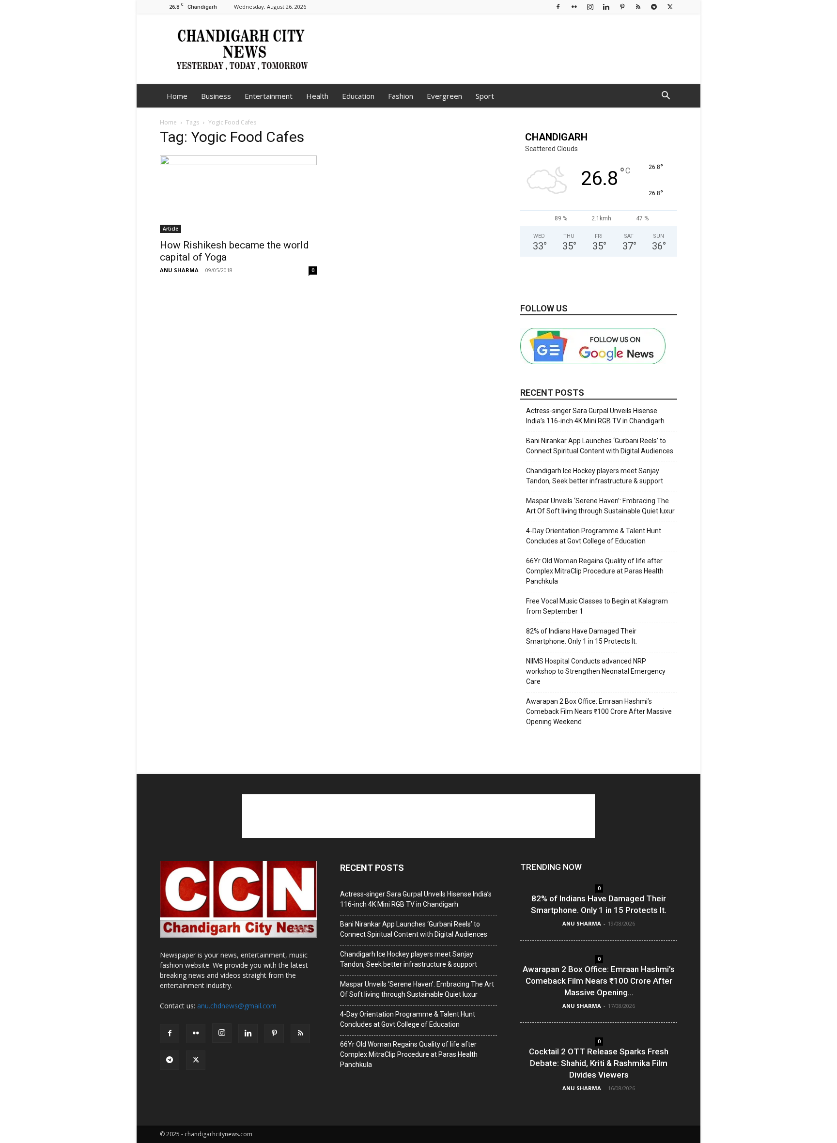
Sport (485, 96)
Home (177, 96)
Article (170, 228)
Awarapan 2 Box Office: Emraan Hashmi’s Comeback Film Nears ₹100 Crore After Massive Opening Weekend (599, 711)
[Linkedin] (606, 6)
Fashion (400, 96)
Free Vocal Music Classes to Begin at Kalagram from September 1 (597, 606)
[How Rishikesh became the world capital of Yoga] (238, 194)
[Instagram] (590, 6)
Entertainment (269, 96)
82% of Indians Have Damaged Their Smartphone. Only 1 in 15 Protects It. (581, 636)
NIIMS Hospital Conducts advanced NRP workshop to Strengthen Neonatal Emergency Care (596, 671)
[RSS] (638, 6)
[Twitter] (670, 6)
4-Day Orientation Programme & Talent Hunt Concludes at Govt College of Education (593, 536)
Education (358, 96)
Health (317, 96)
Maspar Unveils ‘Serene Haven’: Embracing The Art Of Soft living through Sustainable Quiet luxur (600, 506)
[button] (665, 96)
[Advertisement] (501, 49)
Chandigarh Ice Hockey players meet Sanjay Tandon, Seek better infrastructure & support (594, 476)
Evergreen (444, 96)
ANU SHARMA (179, 270)
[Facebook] (558, 6)
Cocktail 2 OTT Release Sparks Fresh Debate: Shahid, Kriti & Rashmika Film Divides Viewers (598, 1063)
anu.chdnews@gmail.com (237, 1005)
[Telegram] (654, 6)
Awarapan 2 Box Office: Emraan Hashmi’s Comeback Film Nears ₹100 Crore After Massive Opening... (599, 980)
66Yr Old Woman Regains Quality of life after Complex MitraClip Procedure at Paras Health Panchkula (595, 571)
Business (216, 96)
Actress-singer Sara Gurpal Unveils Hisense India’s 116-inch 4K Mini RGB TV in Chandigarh (595, 416)
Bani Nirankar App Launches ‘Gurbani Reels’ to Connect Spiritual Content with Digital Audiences (599, 446)
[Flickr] (574, 6)
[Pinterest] (622, 6)
